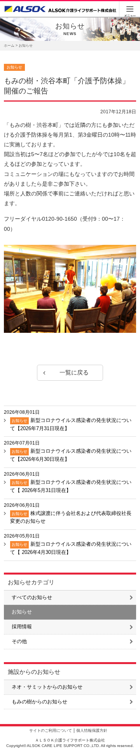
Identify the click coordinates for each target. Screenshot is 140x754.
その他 (19, 641)
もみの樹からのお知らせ (39, 702)
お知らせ (22, 612)
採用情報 (22, 626)
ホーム (9, 45)
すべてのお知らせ (32, 597)
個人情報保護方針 (91, 730)
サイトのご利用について (50, 730)
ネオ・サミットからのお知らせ (47, 687)
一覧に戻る (74, 372)
